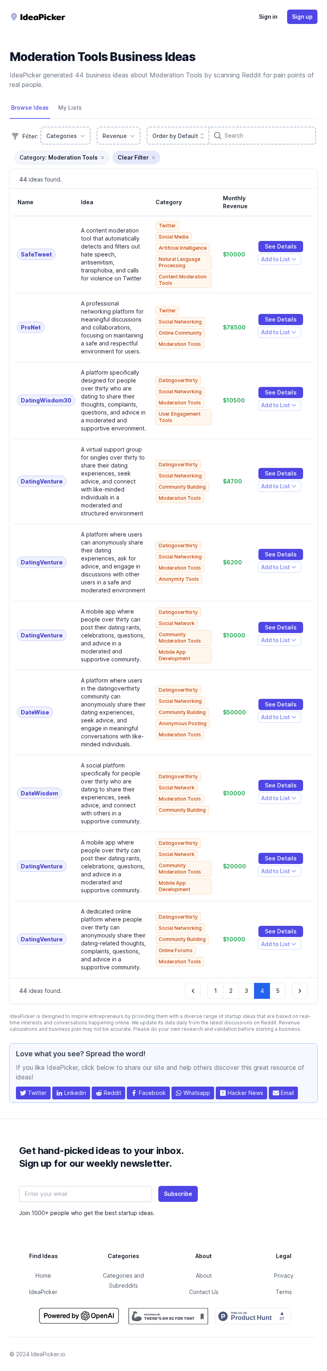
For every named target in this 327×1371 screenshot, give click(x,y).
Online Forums (176, 950)
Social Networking (180, 322)
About (204, 1275)
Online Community (180, 333)
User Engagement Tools (180, 417)
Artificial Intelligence (183, 248)
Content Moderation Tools (183, 280)
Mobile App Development (174, 655)
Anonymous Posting (183, 723)
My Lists (70, 107)
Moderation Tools (180, 344)
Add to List (275, 260)
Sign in (268, 16)
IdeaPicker (43, 1291)
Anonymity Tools (179, 579)
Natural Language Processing (179, 262)
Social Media (174, 237)
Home (43, 1275)
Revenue (114, 135)
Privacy (284, 1275)
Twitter (167, 226)
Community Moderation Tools (180, 637)
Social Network (177, 623)
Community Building (182, 487)
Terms (284, 1291)
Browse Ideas (30, 107)
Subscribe (178, 1193)
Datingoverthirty (178, 380)
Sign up (302, 16)
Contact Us (204, 1291)
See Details (281, 246)
